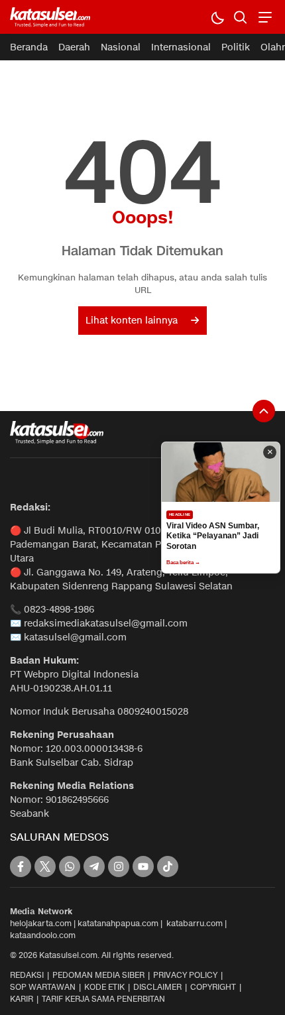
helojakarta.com (41, 923)
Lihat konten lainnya (132, 320)
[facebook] (20, 866)
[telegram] (94, 866)
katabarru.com (194, 923)
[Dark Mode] (217, 17)
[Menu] (263, 17)
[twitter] (45, 866)
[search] (240, 17)
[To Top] (264, 411)
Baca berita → (183, 563)
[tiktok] (167, 866)
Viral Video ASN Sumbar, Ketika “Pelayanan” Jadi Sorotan (212, 536)
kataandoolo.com (43, 935)
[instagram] (118, 866)
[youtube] (143, 866)
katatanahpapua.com (118, 923)
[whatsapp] (69, 866)
